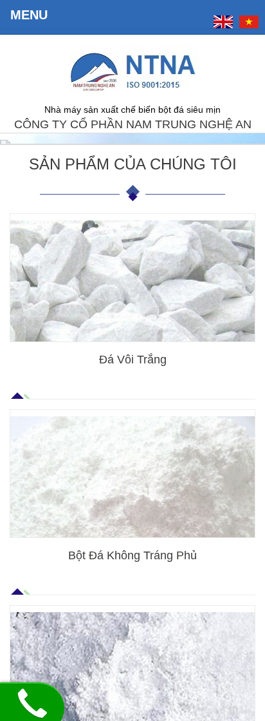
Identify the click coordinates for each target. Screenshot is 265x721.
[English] (223, 22)
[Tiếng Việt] (249, 22)
